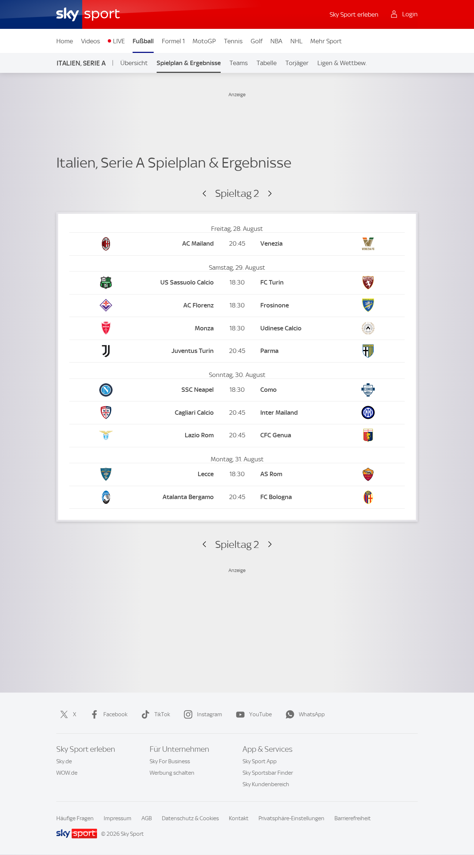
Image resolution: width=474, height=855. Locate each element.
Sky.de (64, 761)
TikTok (162, 714)
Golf (257, 41)
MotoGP (204, 41)
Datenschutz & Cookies (190, 818)
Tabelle (267, 63)
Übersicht (134, 63)
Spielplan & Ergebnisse (189, 63)
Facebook (115, 714)
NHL (296, 41)
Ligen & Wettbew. (342, 63)
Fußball (143, 41)
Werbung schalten (172, 773)
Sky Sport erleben (354, 14)
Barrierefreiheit (352, 818)
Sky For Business (170, 761)
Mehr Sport (326, 41)
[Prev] (207, 194)
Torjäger (297, 63)
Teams (239, 63)
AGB (146, 818)
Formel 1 (173, 41)
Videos (90, 41)
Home (64, 41)
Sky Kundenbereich (266, 784)
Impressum (117, 818)
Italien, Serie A (81, 63)
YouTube (260, 714)
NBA (276, 41)
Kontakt (238, 818)
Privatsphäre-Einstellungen (291, 818)
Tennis (233, 41)
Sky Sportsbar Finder (268, 773)
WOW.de (66, 773)
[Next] (266, 194)
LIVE (119, 41)
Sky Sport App (260, 761)
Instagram (209, 714)
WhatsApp (312, 714)
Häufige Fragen (75, 818)
